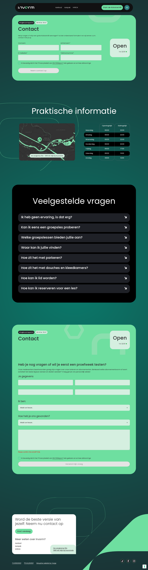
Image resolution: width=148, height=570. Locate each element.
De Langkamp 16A (60, 548)
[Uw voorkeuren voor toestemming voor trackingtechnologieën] (144, 566)
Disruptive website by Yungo (46, 563)
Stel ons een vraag (59, 346)
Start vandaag (24, 531)
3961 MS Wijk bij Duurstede (63, 550)
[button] (126, 7)
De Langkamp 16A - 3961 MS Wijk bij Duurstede (47, 156)
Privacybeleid (28, 563)
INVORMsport (57, 63)
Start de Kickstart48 (112, 7)
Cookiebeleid (16, 563)
